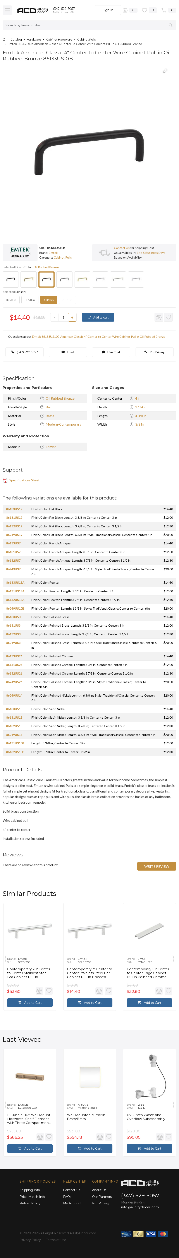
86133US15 (14, 709)
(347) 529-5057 (64, 9)
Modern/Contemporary (63, 424)
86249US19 (14, 535)
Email (70, 352)
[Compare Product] (159, 317)
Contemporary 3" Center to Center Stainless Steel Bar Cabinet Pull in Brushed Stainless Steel (89, 973)
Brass (50, 416)
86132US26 (14, 673)
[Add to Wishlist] (168, 317)
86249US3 (13, 642)
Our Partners (102, 1197)
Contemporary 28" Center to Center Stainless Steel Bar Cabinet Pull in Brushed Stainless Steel (28, 973)
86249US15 (14, 734)
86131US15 (14, 717)
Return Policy (30, 1203)
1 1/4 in (140, 407)
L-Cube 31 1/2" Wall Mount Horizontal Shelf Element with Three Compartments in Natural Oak (29, 1119)
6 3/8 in (67, 300)
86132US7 (13, 560)
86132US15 (14, 726)
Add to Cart (32, 1003)
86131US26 (14, 665)
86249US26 (14, 682)
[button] (165, 70)
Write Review (156, 866)
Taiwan (51, 447)
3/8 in (139, 424)
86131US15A (15, 591)
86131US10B (15, 743)
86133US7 (13, 543)
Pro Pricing (157, 352)
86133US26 (14, 656)
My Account (72, 1203)
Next (173, 958)
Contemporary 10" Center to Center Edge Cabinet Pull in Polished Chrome (148, 973)
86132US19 (14, 526)
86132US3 (13, 634)
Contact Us (122, 248)
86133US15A (15, 582)
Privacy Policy (30, 1240)
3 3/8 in (11, 300)
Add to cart (101, 317)
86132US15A (15, 600)
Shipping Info (30, 1190)
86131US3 (13, 625)
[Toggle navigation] (7, 10)
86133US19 (14, 509)
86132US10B (15, 752)
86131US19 (14, 517)
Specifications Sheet (24, 480)
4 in (137, 398)
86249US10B (15, 608)
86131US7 (13, 552)
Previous (5, 958)
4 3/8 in (49, 300)
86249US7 (13, 569)
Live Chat (113, 352)
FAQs (67, 1197)
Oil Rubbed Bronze (60, 398)
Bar (48, 407)
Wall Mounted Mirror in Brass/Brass (86, 1117)
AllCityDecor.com (83, 1233)
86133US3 (13, 617)
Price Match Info (32, 1197)
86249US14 (14, 695)
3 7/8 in (30, 300)
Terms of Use (56, 1240)
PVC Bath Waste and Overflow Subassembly (146, 1117)
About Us (99, 1190)
